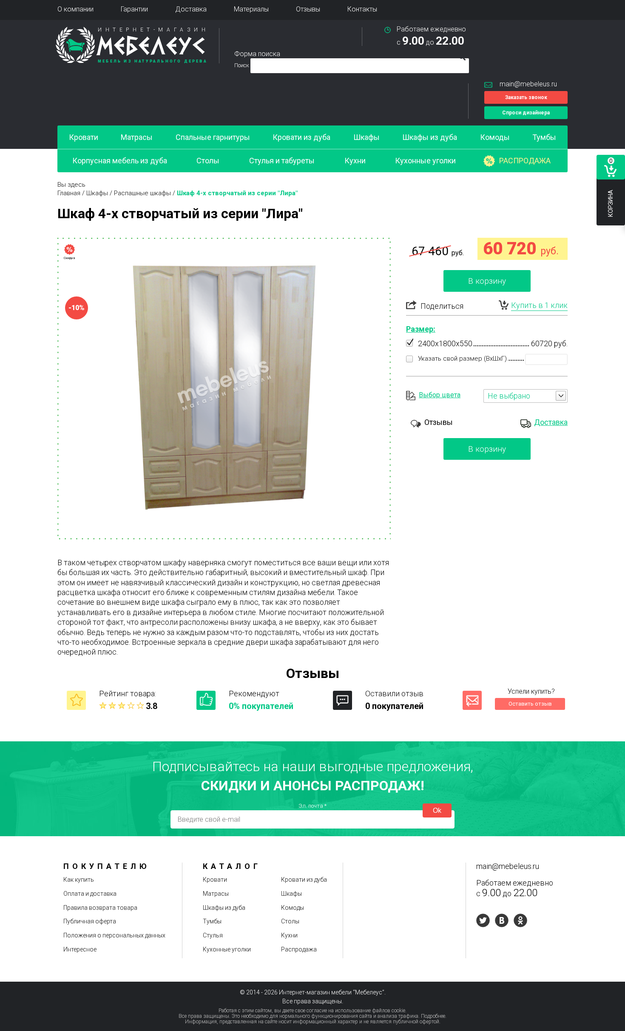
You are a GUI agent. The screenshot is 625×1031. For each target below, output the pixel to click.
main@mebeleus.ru (528, 84)
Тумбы (544, 137)
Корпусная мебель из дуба (119, 160)
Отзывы (308, 9)
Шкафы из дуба (429, 137)
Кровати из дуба (301, 137)
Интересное (80, 949)
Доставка (191, 9)
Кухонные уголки (425, 160)
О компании (75, 9)
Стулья (213, 935)
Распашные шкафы (142, 193)
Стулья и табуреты (282, 160)
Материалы (251, 9)
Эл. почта (312, 806)
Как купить (78, 879)
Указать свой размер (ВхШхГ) (462, 358)
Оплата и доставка (89, 893)
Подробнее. (433, 1016)
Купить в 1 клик (539, 305)
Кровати (83, 137)
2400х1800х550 (445, 343)
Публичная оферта (89, 921)
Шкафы (366, 137)
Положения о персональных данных (114, 935)
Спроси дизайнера (526, 113)
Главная (68, 193)
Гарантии (134, 9)
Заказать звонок (526, 97)
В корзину (487, 281)
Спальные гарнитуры (213, 137)
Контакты (362, 9)
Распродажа (525, 160)
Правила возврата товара (100, 907)
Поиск (242, 65)
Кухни (355, 160)
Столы (207, 160)
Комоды (495, 137)
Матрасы (137, 137)
